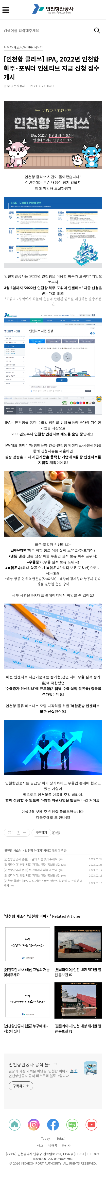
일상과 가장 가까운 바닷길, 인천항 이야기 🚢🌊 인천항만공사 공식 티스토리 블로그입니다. (43, 1073)
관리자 (66, 1145)
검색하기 (97, 31)
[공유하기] (18, 832)
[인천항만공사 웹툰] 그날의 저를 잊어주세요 (30, 859)
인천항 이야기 (33, 850)
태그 (40, 1145)
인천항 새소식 (12, 850)
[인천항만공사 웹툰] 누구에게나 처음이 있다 (30, 870)
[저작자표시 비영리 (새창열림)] (55, 833)
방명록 (52, 1145)
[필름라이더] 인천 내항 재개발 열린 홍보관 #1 (32, 875)
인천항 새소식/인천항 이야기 (23, 47)
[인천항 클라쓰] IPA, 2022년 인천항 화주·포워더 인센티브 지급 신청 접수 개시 (51, 67)
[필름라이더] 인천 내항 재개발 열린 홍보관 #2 (32, 864)
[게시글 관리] (24, 832)
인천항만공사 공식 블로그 (33, 1064)
